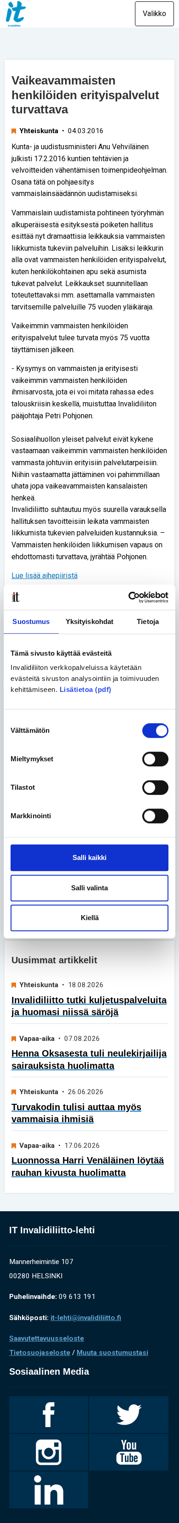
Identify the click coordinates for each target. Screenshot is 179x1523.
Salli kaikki (89, 857)
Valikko (154, 13)
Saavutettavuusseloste (46, 1338)
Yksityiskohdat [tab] (89, 621)
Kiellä (90, 918)
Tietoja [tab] (148, 621)
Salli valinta (89, 888)
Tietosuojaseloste (39, 1353)
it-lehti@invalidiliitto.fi (85, 1318)
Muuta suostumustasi (112, 1353)
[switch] (155, 759)
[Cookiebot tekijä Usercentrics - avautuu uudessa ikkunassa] (128, 597)
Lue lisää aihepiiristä (44, 575)
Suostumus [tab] (31, 621)
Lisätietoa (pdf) (86, 689)
